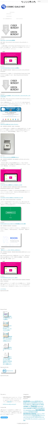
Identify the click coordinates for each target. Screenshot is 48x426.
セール (28, 98)
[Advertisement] (8, 300)
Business (33, 401)
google (25, 402)
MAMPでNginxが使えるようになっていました (9, 124)
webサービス (24, 251)
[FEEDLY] (30, 1)
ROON (17, 251)
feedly (42, 401)
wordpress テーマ (39, 413)
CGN (1, 42)
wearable (16, 159)
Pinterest (25, 404)
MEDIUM (13, 251)
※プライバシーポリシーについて (9, 404)
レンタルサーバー (41, 418)
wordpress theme (12, 199)
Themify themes (18, 279)
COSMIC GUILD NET (22, 423)
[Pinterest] (28, 1)
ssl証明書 (25, 406)
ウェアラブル (20, 159)
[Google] (26, 1)
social (36, 404)
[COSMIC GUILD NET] (13, 9)
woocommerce (3, 188)
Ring (13, 159)
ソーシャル (27, 418)
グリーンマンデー (9, 42)
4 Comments (4, 160)
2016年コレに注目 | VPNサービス (7, 349)
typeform (25, 408)
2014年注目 (26, 401)
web (32, 408)
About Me (9, 401)
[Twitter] (22, 1)
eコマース (38, 401)
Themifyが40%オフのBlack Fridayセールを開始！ (9, 67)
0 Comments (2, 71)
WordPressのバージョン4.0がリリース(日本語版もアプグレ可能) (13, 223)
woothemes (33, 410)
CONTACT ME (4, 417)
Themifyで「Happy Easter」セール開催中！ (7, 318)
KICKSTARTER (34, 402)
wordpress (8, 188)
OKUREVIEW (9, 15)
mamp (13, 126)
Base (31, 401)
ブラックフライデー (23, 42)
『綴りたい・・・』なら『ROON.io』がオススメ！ (10, 249)
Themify (13, 69)
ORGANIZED (9, 18)
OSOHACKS (8, 13)
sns (33, 404)
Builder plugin (14, 186)
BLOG (17, 18)
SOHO (39, 404)
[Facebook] (24, 1)
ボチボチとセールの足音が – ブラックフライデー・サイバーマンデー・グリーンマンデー (15, 96)
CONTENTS (12, 12)
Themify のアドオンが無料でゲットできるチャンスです (11, 184)
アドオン (12, 188)
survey (29, 406)
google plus (29, 402)
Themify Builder (24, 186)
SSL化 (42, 404)
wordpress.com (25, 411)
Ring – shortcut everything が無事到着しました (9, 157)
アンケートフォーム (28, 415)
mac (38, 402)
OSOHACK (9, 69)
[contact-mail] (34, 1)
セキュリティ (38, 417)
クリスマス (17, 98)
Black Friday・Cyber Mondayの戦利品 (7, 40)
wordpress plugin (33, 411)
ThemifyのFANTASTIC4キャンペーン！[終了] (9, 277)
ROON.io (20, 251)
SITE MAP (21, 18)
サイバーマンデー (16, 42)
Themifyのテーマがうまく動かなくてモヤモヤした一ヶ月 (11, 197)
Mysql (43, 402)
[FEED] (32, 1)
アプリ (7, 98)
